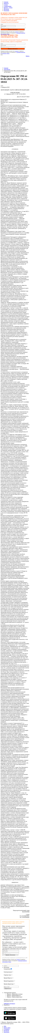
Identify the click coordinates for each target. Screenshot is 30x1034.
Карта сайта (7, 1027)
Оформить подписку (9, 1003)
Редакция (6, 1030)
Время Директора (8, 984)
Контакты (6, 1032)
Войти (27, 56)
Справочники (7, 6)
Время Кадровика (9, 981)
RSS (5, 1026)
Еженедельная (8, 972)
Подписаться (7, 988)
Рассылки (6, 10)
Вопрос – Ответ (8, 7)
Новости (6, 3)
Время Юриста (8, 978)
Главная (6, 2)
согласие (16, 31)
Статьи (6, 4)
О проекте (6, 1029)
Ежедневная (7, 969)
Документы (7, 69)
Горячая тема (7, 975)
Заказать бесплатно (13, 29)
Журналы (6, 9)
